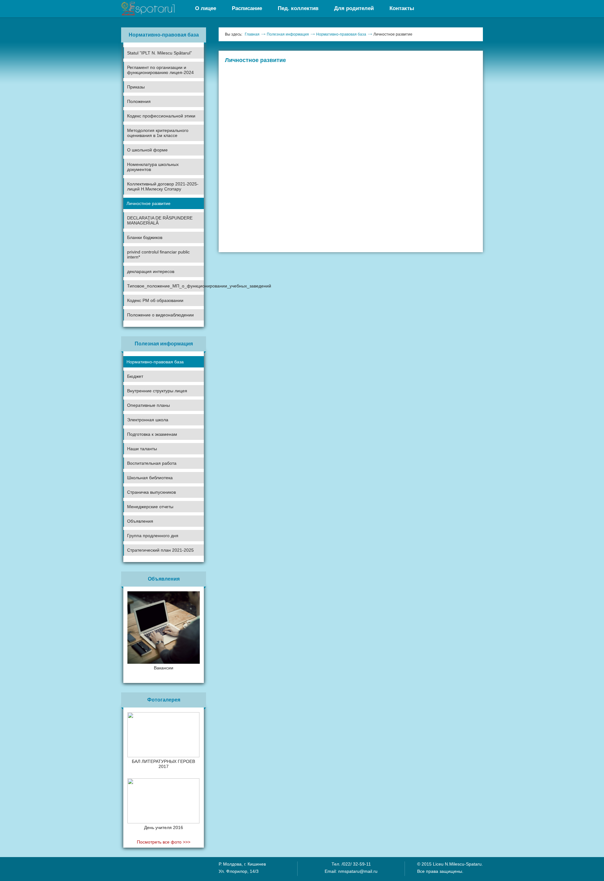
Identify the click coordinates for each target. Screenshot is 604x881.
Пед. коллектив (298, 8)
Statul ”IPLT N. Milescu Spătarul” (159, 52)
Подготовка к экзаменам (152, 434)
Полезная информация (288, 34)
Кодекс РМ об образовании (155, 300)
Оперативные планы (148, 405)
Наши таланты (142, 448)
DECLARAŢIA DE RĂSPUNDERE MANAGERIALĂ (160, 220)
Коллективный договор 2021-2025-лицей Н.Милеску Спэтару (163, 186)
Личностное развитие (148, 203)
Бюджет (135, 376)
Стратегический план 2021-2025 (160, 550)
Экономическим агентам (148, 543)
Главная (252, 34)
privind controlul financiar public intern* (158, 254)
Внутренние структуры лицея (157, 390)
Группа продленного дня (152, 535)
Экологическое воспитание (150, 485)
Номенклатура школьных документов (153, 167)
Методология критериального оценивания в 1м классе (157, 133)
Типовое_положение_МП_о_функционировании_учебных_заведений (165, 285)
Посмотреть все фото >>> (163, 841)
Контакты (401, 8)
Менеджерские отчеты (150, 506)
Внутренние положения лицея (153, 123)
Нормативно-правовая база (155, 361)
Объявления (140, 521)
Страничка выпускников (151, 492)
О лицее (205, 8)
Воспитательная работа (151, 463)
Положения (139, 101)
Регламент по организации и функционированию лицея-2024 (160, 70)
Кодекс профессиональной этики (161, 115)
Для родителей (354, 8)
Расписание (247, 8)
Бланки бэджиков (144, 237)
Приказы (136, 86)
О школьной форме (147, 149)
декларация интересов (150, 271)
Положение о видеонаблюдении (160, 314)
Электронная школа (147, 419)
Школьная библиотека (150, 477)
